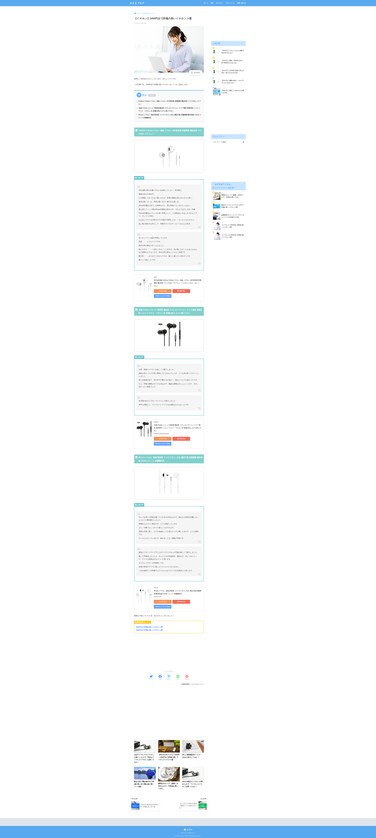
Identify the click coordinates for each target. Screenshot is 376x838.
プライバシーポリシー (187, 833)
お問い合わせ (241, 3)
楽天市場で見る (181, 291)
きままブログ (137, 3)
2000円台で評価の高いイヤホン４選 (149, 627)
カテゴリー (219, 3)
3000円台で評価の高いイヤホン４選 (149, 630)
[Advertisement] (150, 650)
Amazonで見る (163, 291)
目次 (212, 3)
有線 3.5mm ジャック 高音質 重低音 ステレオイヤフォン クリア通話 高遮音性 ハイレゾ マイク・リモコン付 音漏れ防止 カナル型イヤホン (177, 428)
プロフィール (230, 3)
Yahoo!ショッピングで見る (162, 296)
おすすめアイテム (197, 684)
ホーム (206, 3)
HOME (189, 829)
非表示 (152, 95)
